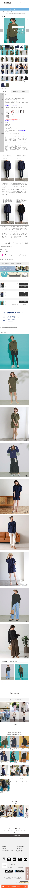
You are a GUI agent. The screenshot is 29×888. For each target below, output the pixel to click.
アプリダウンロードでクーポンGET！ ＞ (14, 9)
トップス (15, 11)
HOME (2, 11)
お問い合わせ (19, 848)
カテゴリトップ (8, 11)
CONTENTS (21, 842)
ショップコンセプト (20, 846)
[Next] (28, 811)
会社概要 (4, 846)
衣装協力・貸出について (21, 851)
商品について (22, 130)
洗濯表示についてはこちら (11, 120)
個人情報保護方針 (20, 850)
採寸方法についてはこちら (11, 105)
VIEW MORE (14, 724)
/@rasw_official (14, 832)
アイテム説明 (15, 91)
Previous (1, 30)
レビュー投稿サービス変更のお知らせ (9, 327)
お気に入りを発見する (14, 694)
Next (27, 30)
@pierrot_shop (7, 832)
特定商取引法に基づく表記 (7, 850)
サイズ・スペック (5, 91)
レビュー (24, 91)
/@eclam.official (21, 832)
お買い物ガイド (5, 848)
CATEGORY (7, 842)
